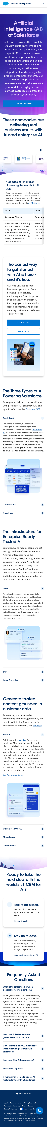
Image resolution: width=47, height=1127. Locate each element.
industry (37, 725)
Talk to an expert (23, 103)
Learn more (23, 331)
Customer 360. (33, 409)
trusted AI (21, 740)
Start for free (24, 322)
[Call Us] (39, 1110)
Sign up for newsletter (24, 955)
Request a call (21, 921)
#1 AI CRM (32, 203)
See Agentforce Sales (13, 775)
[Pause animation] (41, 150)
